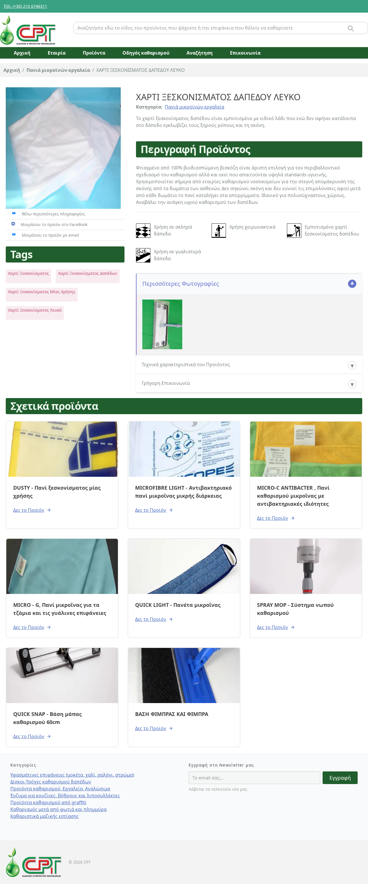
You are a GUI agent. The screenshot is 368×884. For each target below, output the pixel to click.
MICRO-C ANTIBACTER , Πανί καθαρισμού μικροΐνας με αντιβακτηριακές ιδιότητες (293, 495)
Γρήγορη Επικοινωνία (166, 383)
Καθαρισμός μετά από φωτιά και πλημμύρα (58, 809)
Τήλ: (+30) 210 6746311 (25, 6)
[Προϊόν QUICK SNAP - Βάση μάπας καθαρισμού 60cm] (62, 675)
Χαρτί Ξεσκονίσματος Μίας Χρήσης (41, 291)
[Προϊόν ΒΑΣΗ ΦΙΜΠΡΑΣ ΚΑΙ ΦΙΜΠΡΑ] (184, 675)
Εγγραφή (340, 777)
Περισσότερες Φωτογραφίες (180, 283)
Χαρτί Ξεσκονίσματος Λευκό (35, 310)
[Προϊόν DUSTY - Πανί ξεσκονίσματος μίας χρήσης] (62, 449)
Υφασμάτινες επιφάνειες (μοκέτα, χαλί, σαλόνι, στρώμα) (72, 775)
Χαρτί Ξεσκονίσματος (28, 273)
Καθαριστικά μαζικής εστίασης (44, 816)
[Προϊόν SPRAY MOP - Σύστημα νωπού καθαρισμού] (306, 566)
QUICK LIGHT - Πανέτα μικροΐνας (178, 604)
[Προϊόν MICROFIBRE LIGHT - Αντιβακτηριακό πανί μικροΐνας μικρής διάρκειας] (184, 449)
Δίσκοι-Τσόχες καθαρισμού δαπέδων (50, 782)
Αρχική (11, 70)
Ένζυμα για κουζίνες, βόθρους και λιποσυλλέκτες (65, 795)
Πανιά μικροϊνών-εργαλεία (58, 70)
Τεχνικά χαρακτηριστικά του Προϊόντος (186, 364)
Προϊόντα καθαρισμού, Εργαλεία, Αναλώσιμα (60, 788)
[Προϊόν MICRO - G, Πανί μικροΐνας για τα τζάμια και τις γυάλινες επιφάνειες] (62, 566)
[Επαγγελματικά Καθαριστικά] (34, 30)
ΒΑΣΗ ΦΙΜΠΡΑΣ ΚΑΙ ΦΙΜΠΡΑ (171, 714)
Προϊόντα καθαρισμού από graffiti (48, 802)
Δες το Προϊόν (28, 510)
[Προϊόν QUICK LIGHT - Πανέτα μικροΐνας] (184, 566)
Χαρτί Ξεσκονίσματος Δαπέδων (87, 273)
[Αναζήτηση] (350, 28)
